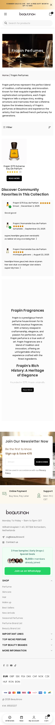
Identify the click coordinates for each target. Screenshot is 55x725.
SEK (18, 676)
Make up (6, 602)
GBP (11, 676)
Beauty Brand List (11, 628)
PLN (23, 676)
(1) (20, 172)
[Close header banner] (51, 4)
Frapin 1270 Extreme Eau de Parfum (14, 167)
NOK (40, 676)
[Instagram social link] (7, 665)
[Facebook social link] (4, 665)
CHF (35, 676)
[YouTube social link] (11, 665)
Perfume (7, 586)
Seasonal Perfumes (12, 618)
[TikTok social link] (15, 665)
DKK (29, 676)
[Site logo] (27, 13)
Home (5, 75)
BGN (17, 681)
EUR (5, 676)
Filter (9, 127)
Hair (4, 597)
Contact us (12, 542)
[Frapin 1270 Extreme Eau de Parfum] (14, 151)
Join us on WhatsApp (27, 571)
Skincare (6, 591)
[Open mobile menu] (5, 14)
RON (11, 681)
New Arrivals (8, 612)
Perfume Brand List (12, 623)
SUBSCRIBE (42, 461)
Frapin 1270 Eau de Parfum (26, 202)
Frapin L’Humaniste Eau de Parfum (29, 223)
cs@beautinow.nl (15, 536)
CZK (47, 676)
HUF (5, 681)
